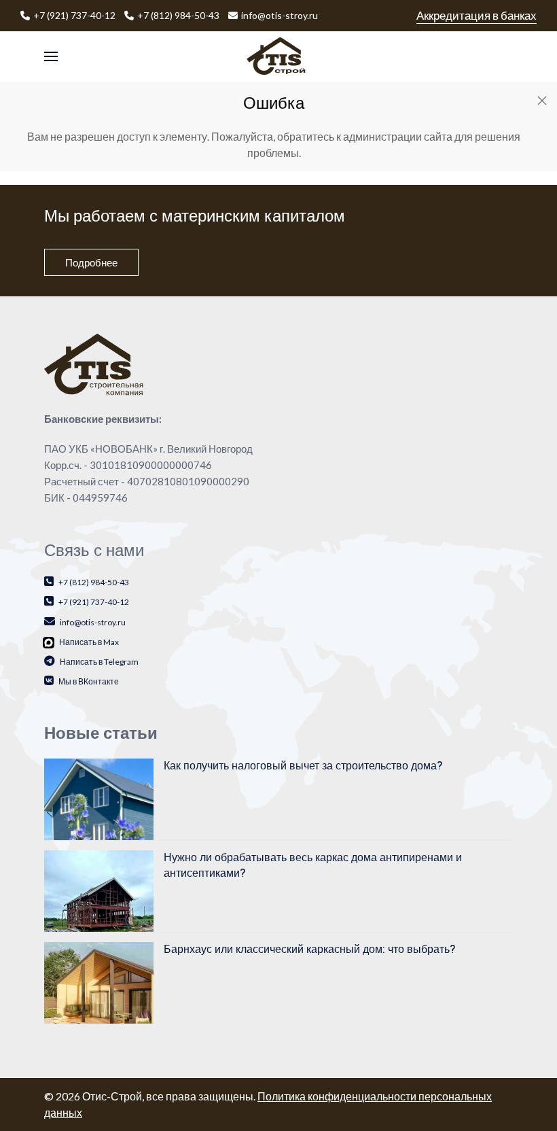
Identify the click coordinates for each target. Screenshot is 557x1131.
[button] (51, 56)
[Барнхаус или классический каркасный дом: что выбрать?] (99, 981)
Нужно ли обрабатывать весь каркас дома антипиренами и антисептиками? (313, 865)
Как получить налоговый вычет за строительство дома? (303, 766)
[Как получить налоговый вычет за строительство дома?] (99, 798)
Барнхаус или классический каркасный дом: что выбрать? (309, 949)
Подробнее (91, 262)
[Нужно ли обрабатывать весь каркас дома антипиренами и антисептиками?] (99, 890)
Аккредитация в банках (476, 15)
